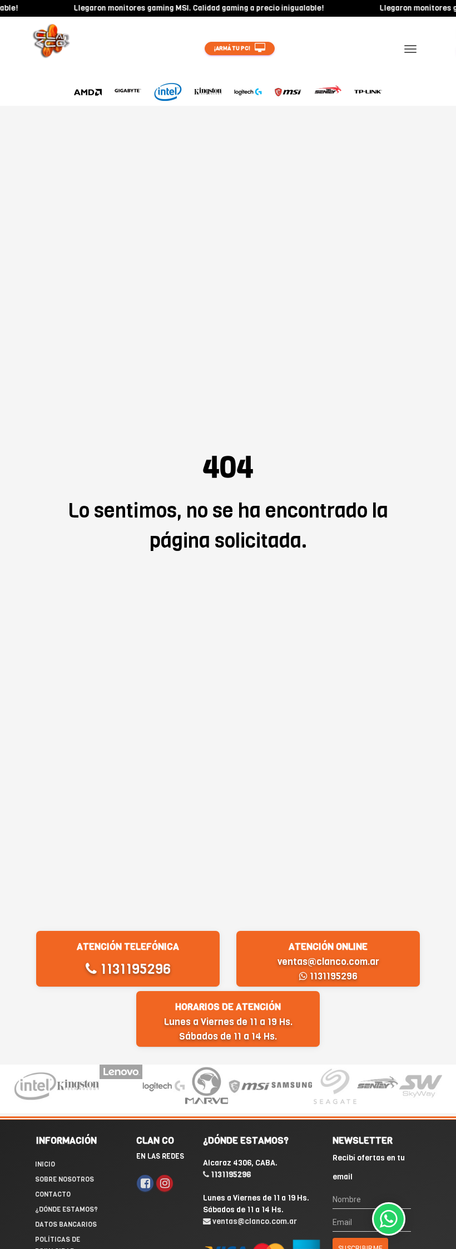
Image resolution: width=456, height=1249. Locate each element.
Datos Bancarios (66, 1224)
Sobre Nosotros (64, 1179)
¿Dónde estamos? (66, 1209)
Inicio (45, 1164)
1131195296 (134, 969)
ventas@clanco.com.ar (328, 961)
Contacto (53, 1194)
